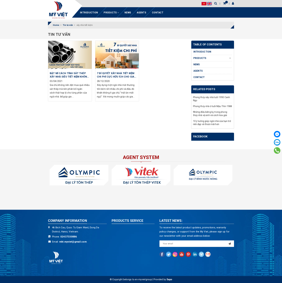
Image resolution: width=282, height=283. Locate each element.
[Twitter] (168, 254)
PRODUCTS (110, 12)
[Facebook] (277, 134)
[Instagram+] (175, 254)
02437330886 (68, 236)
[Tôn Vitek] (141, 175)
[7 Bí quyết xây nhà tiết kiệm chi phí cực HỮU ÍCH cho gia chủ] (117, 55)
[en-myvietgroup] (58, 10)
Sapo (169, 279)
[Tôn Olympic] (79, 175)
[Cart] (224, 3)
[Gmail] (208, 254)
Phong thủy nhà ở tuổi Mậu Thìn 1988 (212, 106)
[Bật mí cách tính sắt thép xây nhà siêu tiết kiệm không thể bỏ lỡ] (70, 55)
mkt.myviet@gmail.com (73, 241)
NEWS (128, 12)
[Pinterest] (188, 254)
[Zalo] (277, 142)
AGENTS (141, 12)
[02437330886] (277, 150)
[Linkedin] (194, 254)
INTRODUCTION (89, 12)
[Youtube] (181, 254)
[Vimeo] (201, 254)
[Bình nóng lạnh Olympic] (203, 175)
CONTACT (157, 12)
